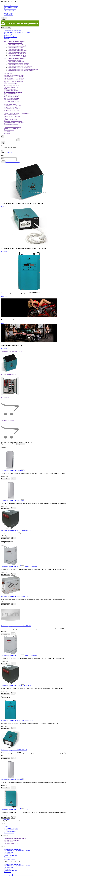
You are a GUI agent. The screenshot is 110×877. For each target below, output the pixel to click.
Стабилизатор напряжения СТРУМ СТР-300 (14, 750)
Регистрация (8, 152)
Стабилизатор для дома (14, 60)
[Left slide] (1, 545)
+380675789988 (8, 13)
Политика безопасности (11, 6)
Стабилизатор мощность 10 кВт (17, 52)
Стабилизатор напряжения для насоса (19, 67)
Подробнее (4, 206)
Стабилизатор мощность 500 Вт (17, 55)
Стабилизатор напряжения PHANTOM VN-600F (15, 596)
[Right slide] (3, 545)
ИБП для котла (8, 841)
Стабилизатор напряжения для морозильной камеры (23, 69)
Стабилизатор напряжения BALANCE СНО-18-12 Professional (19, 655)
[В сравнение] (23, 469)
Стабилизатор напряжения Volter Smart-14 (13, 500)
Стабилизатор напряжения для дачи (18, 63)
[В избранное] (21, 469)
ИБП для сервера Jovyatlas (11, 840)
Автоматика (7, 857)
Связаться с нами (9, 10)
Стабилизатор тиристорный (16, 44)
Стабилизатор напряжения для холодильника (21, 70)
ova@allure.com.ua (9, 859)
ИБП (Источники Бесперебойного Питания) (17, 850)
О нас (5, 4)
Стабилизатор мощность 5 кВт (17, 53)
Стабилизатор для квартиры (16, 61)
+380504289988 (8, 15)
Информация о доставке (11, 7)
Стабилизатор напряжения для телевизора (20, 66)
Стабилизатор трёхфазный (15, 49)
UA (5, 18)
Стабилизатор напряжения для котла (18, 64)
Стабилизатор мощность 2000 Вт (17, 57)
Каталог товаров (5, 27)
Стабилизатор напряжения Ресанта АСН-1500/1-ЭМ (16, 626)
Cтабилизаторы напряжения (12, 849)
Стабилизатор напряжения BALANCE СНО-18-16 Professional (19, 566)
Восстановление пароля (13, 162)
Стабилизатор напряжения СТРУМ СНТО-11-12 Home (17, 720)
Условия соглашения (10, 9)
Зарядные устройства (10, 855)
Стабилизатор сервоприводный (17, 46)
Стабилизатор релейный (15, 43)
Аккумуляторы (8, 852)
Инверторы (7, 853)
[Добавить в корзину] (13, 478)
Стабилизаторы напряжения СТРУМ (15, 838)
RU (2, 18)
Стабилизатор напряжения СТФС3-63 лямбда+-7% (16, 530)
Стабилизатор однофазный (15, 47)
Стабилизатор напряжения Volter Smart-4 (13, 470)
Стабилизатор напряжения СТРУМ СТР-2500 (14, 809)
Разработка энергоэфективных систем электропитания (17, 875)
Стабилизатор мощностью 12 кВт (17, 50)
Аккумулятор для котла (11, 843)
